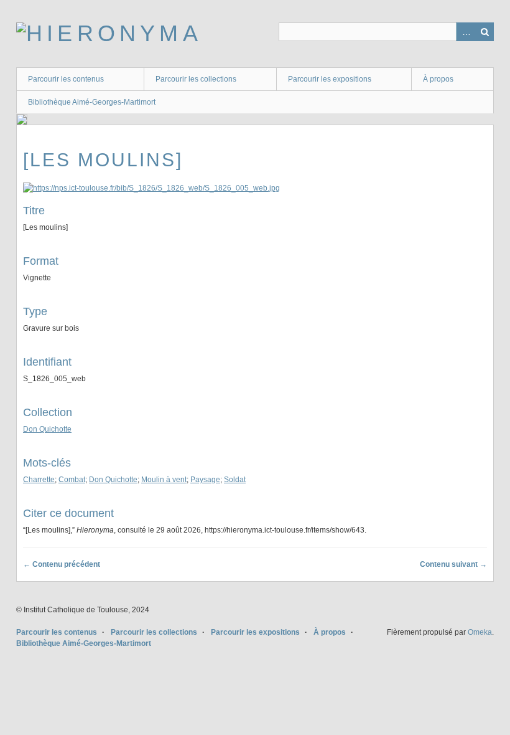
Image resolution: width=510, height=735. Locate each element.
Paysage (205, 479)
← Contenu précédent (61, 564)
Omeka (480, 632)
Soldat (235, 479)
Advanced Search (466, 31)
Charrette (39, 479)
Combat (71, 479)
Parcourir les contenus (66, 79)
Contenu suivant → (453, 564)
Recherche (484, 31)
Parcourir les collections (195, 79)
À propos (438, 79)
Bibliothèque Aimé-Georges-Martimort (91, 102)
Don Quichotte (47, 429)
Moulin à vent (164, 479)
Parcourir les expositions (329, 79)
